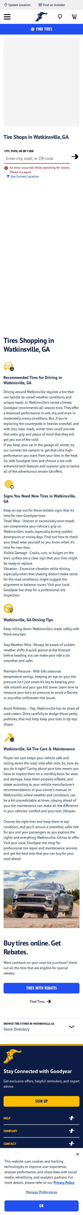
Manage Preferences (41, 1192)
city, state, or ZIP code (19, 151)
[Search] (60, 16)
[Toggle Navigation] (7, 16)
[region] (41, 1181)
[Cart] (74, 16)
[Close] (78, 1154)
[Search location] (75, 156)
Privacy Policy (64, 1182)
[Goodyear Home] (41, 16)
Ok (41, 1205)
